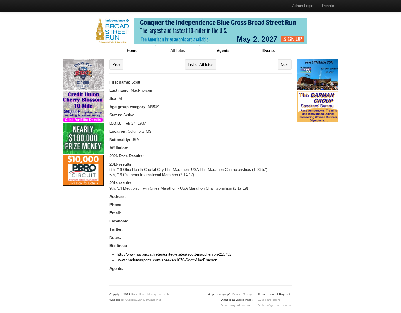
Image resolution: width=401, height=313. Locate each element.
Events (268, 50)
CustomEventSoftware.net (143, 299)
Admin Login (302, 6)
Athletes (177, 50)
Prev (116, 64)
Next (285, 64)
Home (132, 50)
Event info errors (269, 299)
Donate (328, 6)
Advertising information (236, 305)
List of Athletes (200, 64)
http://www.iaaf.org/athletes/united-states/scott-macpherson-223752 (174, 254)
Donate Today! (242, 294)
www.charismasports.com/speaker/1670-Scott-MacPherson (167, 260)
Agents (223, 50)
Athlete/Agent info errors (274, 305)
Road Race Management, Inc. (151, 294)
